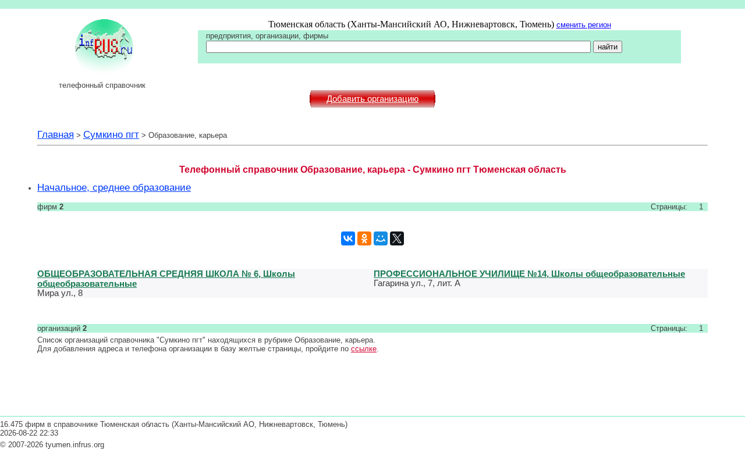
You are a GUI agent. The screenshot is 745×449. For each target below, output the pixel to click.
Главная (55, 134)
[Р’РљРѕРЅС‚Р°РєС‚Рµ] (348, 238)
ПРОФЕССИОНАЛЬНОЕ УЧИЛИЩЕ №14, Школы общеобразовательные (529, 274)
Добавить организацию (372, 99)
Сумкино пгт (111, 134)
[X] (397, 238)
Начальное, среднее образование (114, 187)
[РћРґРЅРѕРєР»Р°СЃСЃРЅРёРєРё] (364, 238)
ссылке (364, 348)
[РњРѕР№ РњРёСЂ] (381, 238)
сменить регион (583, 24)
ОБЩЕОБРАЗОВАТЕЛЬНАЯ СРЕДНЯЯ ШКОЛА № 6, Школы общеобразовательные (166, 278)
